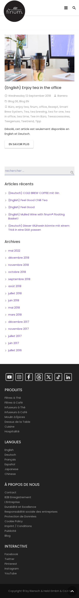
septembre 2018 (19, 279)
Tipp (38, 121)
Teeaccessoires (59, 116)
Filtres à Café (14, 402)
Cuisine (10, 426)
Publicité (10, 531)
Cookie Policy (14, 521)
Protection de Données (20, 516)
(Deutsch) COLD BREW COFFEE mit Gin (33, 193)
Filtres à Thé (13, 398)
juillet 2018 (15, 293)
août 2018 (14, 286)
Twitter (9, 559)
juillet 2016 (15, 350)
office (43, 107)
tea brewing (38, 111)
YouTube (11, 573)
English (9, 450)
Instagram (12, 568)
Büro (11, 107)
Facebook (11, 554)
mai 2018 (14, 307)
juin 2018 (13, 300)
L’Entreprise (12, 502)
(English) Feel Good (21, 207)
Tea (26, 111)
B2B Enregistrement (18, 497)
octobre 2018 (17, 272)
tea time (23, 116)
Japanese (11, 469)
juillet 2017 (15, 336)
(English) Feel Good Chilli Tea (27, 200)
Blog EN (24, 101)
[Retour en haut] (72, 591)
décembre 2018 (18, 258)
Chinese (10, 474)
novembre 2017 (18, 329)
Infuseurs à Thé (15, 407)
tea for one (56, 111)
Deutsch (10, 455)
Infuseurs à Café (16, 412)
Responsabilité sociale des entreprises (31, 512)
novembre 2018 (18, 265)
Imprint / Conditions (18, 526)
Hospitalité (12, 431)
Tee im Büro (38, 116)
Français (10, 459)
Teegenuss (12, 121)
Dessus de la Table (17, 422)
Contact (10, 492)
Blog (7, 536)
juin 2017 (13, 343)
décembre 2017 (18, 322)
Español (10, 464)
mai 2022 (14, 251)
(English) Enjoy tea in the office (33, 87)
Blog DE (13, 101)
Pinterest (11, 564)
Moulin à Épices (15, 417)
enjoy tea (22, 107)
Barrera (62, 96)
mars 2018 (15, 314)
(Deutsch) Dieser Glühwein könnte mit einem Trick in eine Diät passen (38, 228)
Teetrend (27, 121)
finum (34, 107)
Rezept (53, 107)
